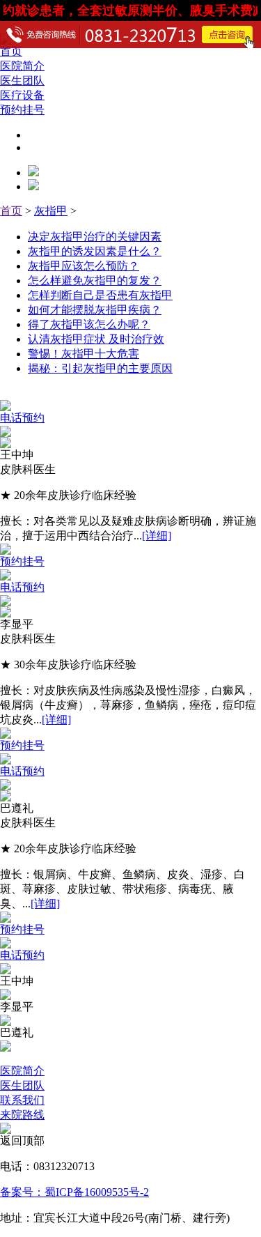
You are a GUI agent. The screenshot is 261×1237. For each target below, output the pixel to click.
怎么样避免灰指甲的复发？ (94, 280)
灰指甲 (51, 211)
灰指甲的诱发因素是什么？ (94, 251)
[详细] (156, 535)
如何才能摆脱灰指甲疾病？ (94, 310)
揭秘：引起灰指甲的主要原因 (100, 368)
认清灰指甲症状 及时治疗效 (96, 339)
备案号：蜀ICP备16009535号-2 (74, 1192)
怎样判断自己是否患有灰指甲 (100, 295)
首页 (11, 211)
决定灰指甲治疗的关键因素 (94, 237)
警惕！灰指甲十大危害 (83, 354)
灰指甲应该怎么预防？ (83, 266)
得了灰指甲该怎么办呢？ (89, 324)
